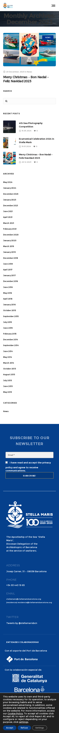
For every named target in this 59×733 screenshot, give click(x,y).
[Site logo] (8, 5)
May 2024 (7, 182)
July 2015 (7, 322)
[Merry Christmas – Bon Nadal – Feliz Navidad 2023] (29, 49)
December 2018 (10, 258)
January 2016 (9, 304)
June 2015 (7, 328)
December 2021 (10, 205)
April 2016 (7, 299)
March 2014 (8, 363)
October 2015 (9, 310)
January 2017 (9, 275)
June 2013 (7, 386)
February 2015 (9, 334)
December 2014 (10, 339)
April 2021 (7, 217)
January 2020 (9, 240)
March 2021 (8, 223)
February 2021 (10, 229)
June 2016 (8, 287)
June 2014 (8, 351)
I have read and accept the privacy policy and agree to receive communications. (28, 466)
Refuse (24, 728)
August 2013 (9, 374)
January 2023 (9, 200)
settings (23, 722)
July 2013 (7, 380)
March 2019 (8, 246)
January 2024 (9, 188)
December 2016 (10, 281)
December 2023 (10, 194)
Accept (9, 728)
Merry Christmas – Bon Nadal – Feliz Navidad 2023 (26, 79)
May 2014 (7, 357)
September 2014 (11, 345)
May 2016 (7, 293)
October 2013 (9, 369)
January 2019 (9, 252)
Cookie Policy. (15, 713)
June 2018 (8, 264)
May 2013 (7, 392)
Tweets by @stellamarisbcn (21, 623)
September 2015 (10, 316)
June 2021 (8, 211)
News (5, 411)
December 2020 (11, 235)
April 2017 (7, 269)
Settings (39, 728)
